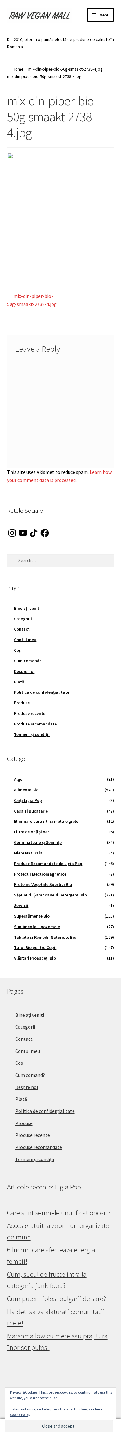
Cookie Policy (20, 1414)
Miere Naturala (28, 853)
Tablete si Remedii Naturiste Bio (45, 937)
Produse (22, 703)
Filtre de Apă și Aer (31, 832)
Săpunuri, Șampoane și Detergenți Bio (50, 895)
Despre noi (24, 671)
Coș (17, 650)
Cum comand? (27, 661)
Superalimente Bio (32, 916)
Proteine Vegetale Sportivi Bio (43, 884)
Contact (22, 629)
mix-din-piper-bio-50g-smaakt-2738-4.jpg (65, 69)
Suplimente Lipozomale (37, 926)
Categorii (23, 619)
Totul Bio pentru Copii (35, 947)
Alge (18, 779)
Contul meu (25, 639)
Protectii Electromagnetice (40, 874)
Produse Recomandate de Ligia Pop (48, 863)
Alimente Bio (26, 790)
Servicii (21, 905)
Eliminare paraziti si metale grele (46, 821)
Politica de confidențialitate (41, 692)
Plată (19, 682)
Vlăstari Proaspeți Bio (35, 958)
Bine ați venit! (27, 608)
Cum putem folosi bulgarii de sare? (56, 1298)
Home (18, 69)
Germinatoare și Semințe (38, 842)
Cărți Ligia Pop (28, 800)
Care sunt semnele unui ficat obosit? (58, 1212)
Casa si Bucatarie (31, 811)
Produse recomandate (35, 724)
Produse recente (29, 713)
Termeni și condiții (32, 734)
